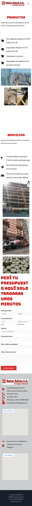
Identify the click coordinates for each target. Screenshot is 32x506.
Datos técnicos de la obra (9, 352)
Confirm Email (20, 324)
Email (2, 324)
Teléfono (4, 328)
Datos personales (6, 310)
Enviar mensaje (9, 368)
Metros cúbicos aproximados (10, 344)
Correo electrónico (7, 318)
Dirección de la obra (7, 336)
